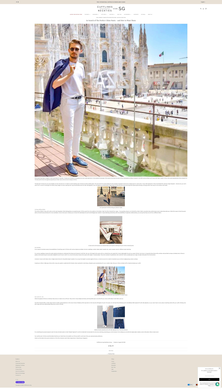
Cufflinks (103, 14)
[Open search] (200, 8)
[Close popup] (219, 368)
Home (97, 17)
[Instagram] (18, 2)
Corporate (136, 14)
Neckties (111, 14)
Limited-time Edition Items (76, 14)
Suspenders (114, 371)
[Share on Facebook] (109, 346)
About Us (150, 14)
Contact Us (18, 375)
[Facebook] (16, 2)
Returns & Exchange (20, 373)
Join (209, 379)
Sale (112, 369)
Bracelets (113, 365)
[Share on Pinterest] (112, 346)
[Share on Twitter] (111, 346)
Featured (87, 14)
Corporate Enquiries (20, 363)
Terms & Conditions (20, 371)
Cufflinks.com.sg (27, 385)
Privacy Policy (19, 369)
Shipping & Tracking (20, 365)
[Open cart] (205, 8)
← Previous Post (110, 353)
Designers (95, 14)
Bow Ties (119, 14)
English (203, 2)
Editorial (143, 14)
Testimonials (18, 367)
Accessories (127, 14)
